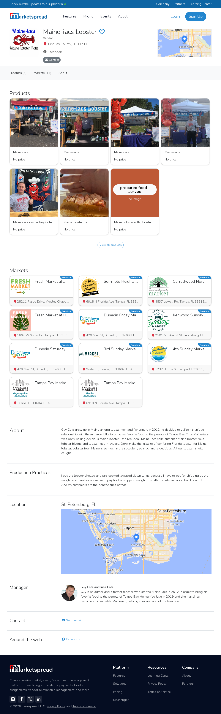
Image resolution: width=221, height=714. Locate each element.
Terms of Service (159, 692)
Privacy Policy (157, 683)
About (123, 16)
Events (105, 16)
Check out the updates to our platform (36, 4)
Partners (179, 4)
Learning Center (200, 4)
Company (162, 4)
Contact (53, 60)
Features (69, 16)
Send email (73, 620)
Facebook (54, 52)
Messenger (121, 700)
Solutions (119, 683)
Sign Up (196, 16)
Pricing (88, 16)
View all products (110, 245)
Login (175, 16)
